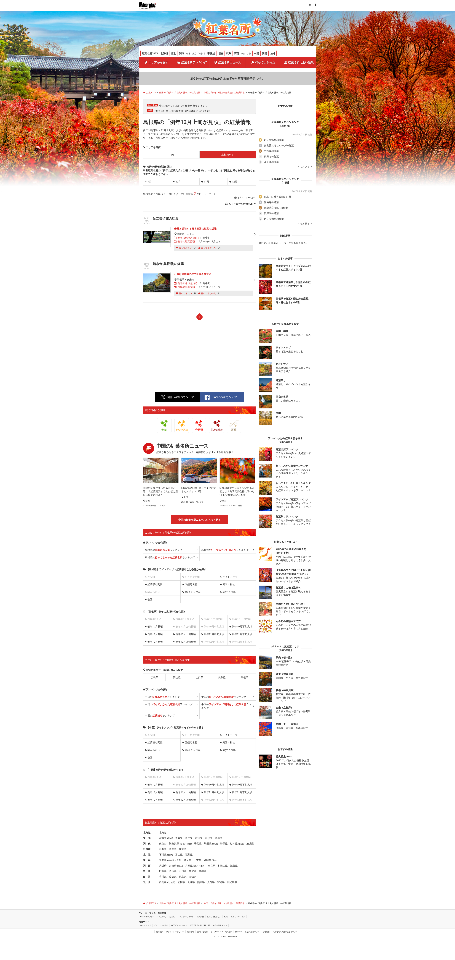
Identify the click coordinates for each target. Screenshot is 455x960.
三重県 (197, 860)
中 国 (147, 871)
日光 (241, 843)
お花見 (172, 916)
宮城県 (163, 838)
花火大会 (200, 916)
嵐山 (180, 865)
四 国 (147, 876)
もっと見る (303, 167)
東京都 (163, 843)
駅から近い (154, 750)
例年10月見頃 (155, 626)
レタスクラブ (145, 925)
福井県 (189, 854)
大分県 (211, 882)
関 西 (147, 865)
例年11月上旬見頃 (186, 634)
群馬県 (224, 843)
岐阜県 (187, 860)
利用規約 (159, 931)
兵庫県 (189, 865)
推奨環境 (190, 931)
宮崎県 (221, 882)
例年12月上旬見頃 (186, 641)
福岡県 (163, 882)
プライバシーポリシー (175, 931)
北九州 (171, 882)
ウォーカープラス (147, 916)
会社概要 (266, 931)
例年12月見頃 (155, 641)
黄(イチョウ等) (193, 592)
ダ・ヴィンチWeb (161, 925)
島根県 (244, 677)
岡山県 (177, 677)
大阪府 (163, 865)
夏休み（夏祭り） (214, 916)
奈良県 (211, 865)
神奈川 (201, 53)
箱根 (182, 843)
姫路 (202, 865)
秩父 (215, 843)
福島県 (219, 838)
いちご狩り (161, 916)
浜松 (215, 860)
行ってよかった (265, 62)
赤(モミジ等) (230, 592)
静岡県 (207, 860)
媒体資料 (238, 931)
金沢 (170, 854)
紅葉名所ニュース (229, 62)
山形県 (209, 838)
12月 (234, 181)
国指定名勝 (191, 584)
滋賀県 (234, 865)
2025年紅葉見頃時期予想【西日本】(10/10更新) (182, 111)
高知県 (192, 876)
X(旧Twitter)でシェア (180, 397)
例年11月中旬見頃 (214, 634)
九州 (272, 53)
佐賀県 (181, 882)
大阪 (249, 53)
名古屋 (171, 860)
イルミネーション (238, 916)
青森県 (179, 838)
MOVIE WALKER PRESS (200, 925)
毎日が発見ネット (220, 925)
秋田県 (199, 838)
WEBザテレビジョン (179, 925)
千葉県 (198, 843)
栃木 (188, 53)
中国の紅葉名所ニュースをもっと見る (199, 519)
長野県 (172, 849)
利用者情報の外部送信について (285, 931)
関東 (181, 53)
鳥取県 (222, 677)
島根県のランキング (163, 550)
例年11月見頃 (155, 634)
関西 (236, 53)
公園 (150, 599)
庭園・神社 (229, 584)
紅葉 (226, 916)
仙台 (170, 838)
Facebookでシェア (225, 397)
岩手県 (189, 838)
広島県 (154, 677)
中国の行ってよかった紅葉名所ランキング (183, 105)
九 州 (147, 882)
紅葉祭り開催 (155, 584)
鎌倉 (189, 843)
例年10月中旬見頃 (214, 784)
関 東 (147, 843)
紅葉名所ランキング (194, 62)
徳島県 (182, 876)
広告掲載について (252, 931)
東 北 (147, 838)
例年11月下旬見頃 (242, 634)
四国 (264, 53)
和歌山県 (223, 865)
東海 (228, 53)
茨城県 (250, 843)
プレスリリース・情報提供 (221, 931)
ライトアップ (230, 576)
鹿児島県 (232, 882)
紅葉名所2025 (150, 53)
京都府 (172, 865)
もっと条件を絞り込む (240, 203)
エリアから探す (158, 62)
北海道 (164, 53)
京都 (243, 53)
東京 (194, 53)
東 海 (147, 860)
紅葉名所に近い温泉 (301, 62)
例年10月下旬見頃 (242, 626)
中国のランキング (162, 696)
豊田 (178, 860)
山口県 (199, 677)
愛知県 (163, 860)
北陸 (220, 53)
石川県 (163, 854)
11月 (206, 181)
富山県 (179, 854)
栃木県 (234, 843)
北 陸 (147, 854)
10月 (178, 181)
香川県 (163, 876)
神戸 (196, 865)
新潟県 (182, 849)
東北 (173, 53)
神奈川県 (174, 843)
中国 (256, 53)
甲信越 (211, 53)
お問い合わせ (202, 931)
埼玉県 (208, 843)
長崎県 (191, 882)
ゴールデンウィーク (186, 916)
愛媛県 (172, 876)
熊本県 (201, 882)
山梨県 (163, 849)
